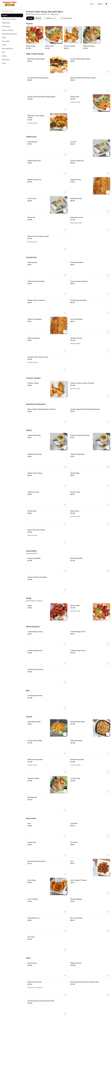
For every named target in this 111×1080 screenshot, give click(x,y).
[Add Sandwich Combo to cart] (107, 350)
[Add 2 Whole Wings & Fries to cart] (65, 644)
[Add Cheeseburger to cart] (65, 154)
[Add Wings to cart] (65, 618)
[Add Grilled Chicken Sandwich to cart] (65, 293)
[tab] (30, 18)
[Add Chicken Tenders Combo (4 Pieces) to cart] (107, 395)
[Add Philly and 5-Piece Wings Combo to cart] (65, 128)
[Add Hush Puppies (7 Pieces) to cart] (107, 892)
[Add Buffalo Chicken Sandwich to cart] (65, 312)
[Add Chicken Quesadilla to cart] (65, 570)
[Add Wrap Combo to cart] (107, 523)
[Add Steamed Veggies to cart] (107, 911)
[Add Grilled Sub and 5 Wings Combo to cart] (65, 248)
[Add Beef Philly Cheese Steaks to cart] (65, 71)
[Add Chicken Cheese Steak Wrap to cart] (107, 447)
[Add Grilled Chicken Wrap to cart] (65, 466)
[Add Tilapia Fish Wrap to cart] (65, 504)
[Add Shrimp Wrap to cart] (65, 523)
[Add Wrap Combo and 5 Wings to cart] (65, 542)
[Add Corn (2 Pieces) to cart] (65, 911)
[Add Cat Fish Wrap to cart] (107, 504)
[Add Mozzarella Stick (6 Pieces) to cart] (65, 873)
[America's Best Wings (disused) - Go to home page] (9, 3)
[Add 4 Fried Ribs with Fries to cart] (65, 708)
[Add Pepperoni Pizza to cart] (107, 975)
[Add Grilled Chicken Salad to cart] (107, 734)
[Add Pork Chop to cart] (65, 949)
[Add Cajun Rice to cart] (107, 836)
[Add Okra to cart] (107, 873)
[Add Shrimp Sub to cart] (65, 230)
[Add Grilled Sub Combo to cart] (107, 230)
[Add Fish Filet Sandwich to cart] (107, 275)
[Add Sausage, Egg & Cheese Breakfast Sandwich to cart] (107, 421)
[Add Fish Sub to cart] (107, 154)
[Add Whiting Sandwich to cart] (65, 350)
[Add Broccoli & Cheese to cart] (107, 930)
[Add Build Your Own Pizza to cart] (65, 994)
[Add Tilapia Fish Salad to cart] (98, 41)
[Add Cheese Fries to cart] (65, 854)
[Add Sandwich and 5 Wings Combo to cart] (65, 369)
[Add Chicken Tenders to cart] (79, 41)
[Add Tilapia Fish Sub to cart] (107, 192)
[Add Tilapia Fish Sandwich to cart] (65, 331)
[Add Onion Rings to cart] (65, 892)
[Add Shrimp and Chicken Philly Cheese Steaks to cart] (65, 109)
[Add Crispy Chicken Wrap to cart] (107, 466)
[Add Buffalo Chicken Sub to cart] (65, 192)
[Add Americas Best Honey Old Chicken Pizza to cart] (65, 1013)
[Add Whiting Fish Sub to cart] (107, 211)
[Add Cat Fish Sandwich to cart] (107, 331)
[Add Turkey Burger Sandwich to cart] (107, 312)
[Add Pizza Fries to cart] (107, 854)
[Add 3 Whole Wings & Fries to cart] (107, 644)
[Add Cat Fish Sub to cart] (65, 211)
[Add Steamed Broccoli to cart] (65, 930)
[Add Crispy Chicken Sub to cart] (107, 173)
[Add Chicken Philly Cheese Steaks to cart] (107, 71)
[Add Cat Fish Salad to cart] (107, 791)
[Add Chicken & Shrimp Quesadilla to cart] (65, 589)
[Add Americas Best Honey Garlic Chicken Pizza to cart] (107, 994)
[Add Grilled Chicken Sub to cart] (65, 173)
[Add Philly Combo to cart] (60, 41)
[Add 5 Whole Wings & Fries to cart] (107, 663)
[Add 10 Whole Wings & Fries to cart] (65, 682)
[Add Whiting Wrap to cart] (107, 485)
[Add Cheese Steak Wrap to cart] (65, 447)
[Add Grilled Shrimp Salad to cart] (107, 772)
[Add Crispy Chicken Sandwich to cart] (107, 293)
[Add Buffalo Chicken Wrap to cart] (65, 485)
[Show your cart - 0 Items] (106, 4)
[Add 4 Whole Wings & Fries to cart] (65, 663)
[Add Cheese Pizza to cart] (65, 975)
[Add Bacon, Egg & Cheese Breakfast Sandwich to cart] (65, 421)
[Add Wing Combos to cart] (41, 41)
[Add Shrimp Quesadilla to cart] (107, 570)
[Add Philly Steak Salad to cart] (107, 753)
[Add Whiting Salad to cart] (65, 809)
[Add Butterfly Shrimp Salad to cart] (65, 772)
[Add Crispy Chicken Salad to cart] (65, 753)
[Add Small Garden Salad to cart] (65, 734)
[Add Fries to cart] (65, 836)
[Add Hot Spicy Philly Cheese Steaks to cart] (65, 90)
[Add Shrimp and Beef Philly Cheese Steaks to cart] (107, 90)
